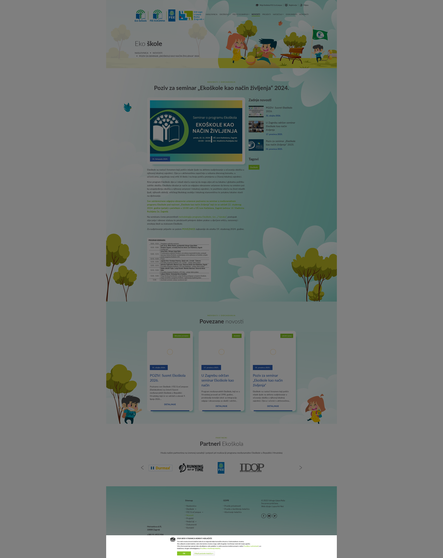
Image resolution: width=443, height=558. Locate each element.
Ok (184, 553)
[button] (204, 553)
